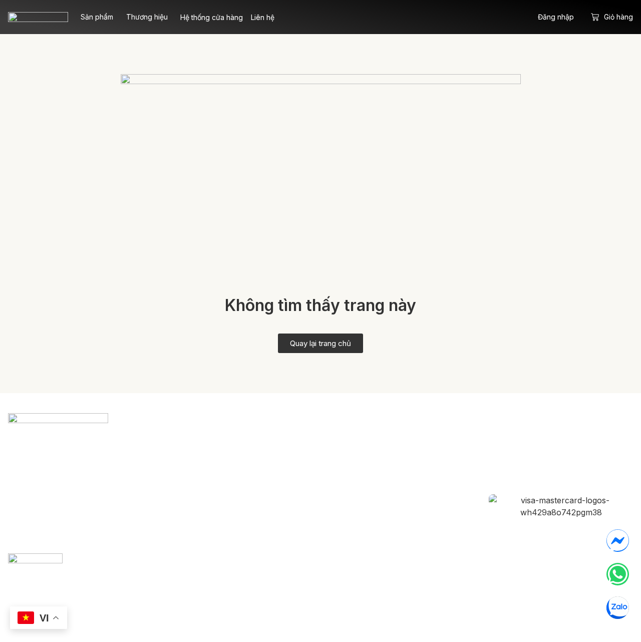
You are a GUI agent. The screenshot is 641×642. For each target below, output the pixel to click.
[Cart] (595, 17)
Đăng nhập (556, 17)
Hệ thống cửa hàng (211, 17)
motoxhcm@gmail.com (77, 486)
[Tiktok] (577, 451)
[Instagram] (544, 451)
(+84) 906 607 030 (103, 505)
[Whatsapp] (617, 574)
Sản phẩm (97, 17)
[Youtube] (610, 451)
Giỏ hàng (618, 17)
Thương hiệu (147, 17)
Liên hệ (262, 17)
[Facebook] (511, 451)
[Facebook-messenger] (617, 540)
